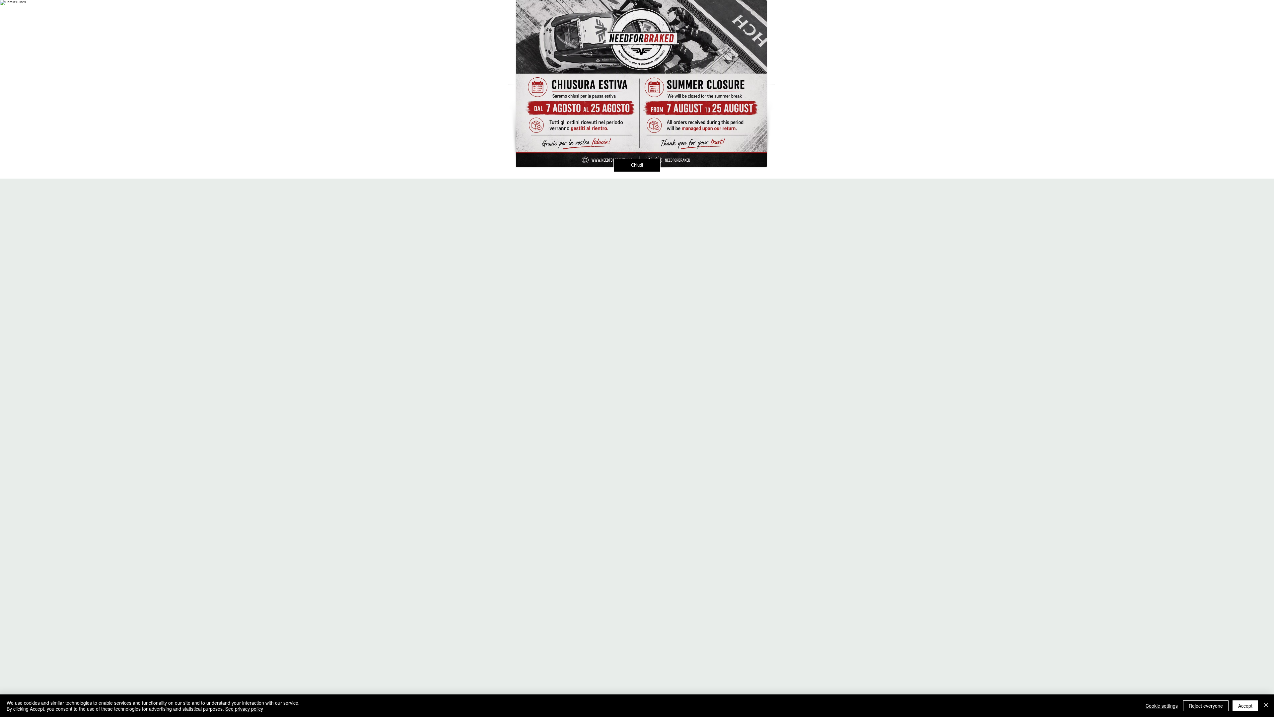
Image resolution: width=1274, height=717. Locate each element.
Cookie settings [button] (1162, 705)
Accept (1245, 705)
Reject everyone (1206, 705)
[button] (782, 14)
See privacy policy (244, 708)
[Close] (1266, 706)
